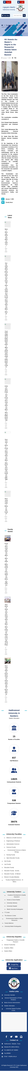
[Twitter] (11, 1036)
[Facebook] (6, 1036)
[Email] (21, 1036)
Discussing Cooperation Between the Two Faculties (6, 506)
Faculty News (9, 202)
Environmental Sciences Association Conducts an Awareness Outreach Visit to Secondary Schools (6, 680)
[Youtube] (16, 1036)
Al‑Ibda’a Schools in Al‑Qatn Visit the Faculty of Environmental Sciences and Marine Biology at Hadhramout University (6, 403)
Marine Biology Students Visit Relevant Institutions (6, 237)
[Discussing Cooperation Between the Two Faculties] (8, 494)
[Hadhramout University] (14, 8)
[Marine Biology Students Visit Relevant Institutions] (8, 224)
